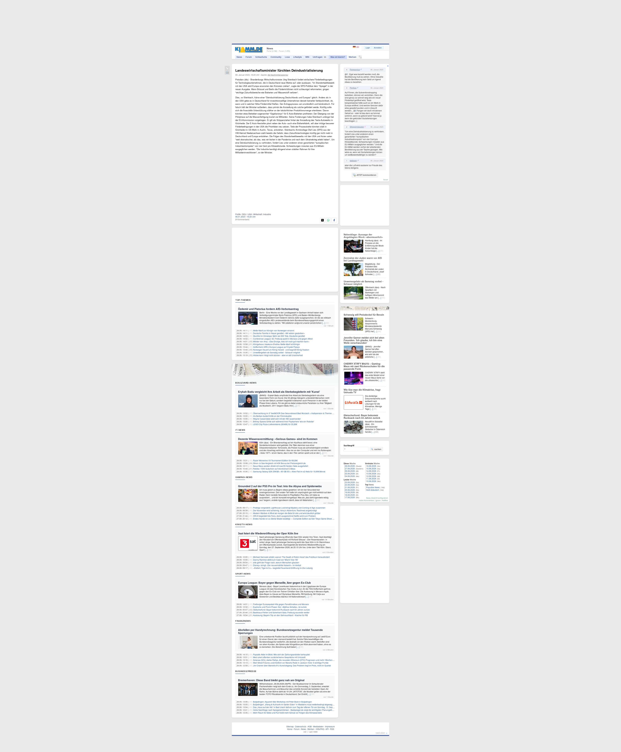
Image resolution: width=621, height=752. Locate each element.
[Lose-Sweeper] (360, 58)
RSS (332, 729)
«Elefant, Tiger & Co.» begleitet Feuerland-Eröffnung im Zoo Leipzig (283, 568)
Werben (352, 57)
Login (368, 47)
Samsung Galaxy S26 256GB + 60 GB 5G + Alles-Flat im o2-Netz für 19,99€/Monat (289, 471)
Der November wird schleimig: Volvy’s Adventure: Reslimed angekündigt (285, 510)
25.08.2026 (350, 473)
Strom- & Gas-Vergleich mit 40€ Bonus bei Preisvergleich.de (279, 463)
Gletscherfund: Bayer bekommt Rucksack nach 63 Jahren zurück (281, 609)
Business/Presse (245, 671)
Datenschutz (300, 726)
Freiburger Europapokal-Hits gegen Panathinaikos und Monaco (281, 604)
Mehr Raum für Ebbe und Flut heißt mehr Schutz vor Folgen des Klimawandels (287, 712)
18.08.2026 (350, 494)
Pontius (353, 88)
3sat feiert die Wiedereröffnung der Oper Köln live (268, 533)
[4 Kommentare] (242, 219)
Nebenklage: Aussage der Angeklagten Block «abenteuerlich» (363, 236)
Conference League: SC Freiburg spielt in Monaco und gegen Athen (283, 338)
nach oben (380, 732)
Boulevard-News (245, 382)
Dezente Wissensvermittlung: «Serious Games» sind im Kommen (277, 439)
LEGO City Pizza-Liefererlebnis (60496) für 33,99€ (275, 424)
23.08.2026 (350, 482)
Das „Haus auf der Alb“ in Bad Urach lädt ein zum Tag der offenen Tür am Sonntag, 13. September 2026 (298, 707)
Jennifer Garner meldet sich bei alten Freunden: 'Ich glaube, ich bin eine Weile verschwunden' (364, 340)
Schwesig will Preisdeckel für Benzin (364, 314)
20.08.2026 (350, 489)
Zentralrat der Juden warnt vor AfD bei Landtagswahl (363, 259)
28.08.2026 (350, 466)
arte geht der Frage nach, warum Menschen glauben (276, 562)
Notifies (385, 500)
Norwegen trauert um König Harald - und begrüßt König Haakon (281, 349)
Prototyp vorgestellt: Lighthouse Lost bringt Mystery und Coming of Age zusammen (289, 507)
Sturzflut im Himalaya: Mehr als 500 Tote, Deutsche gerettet (279, 336)
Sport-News (243, 573)
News (239, 57)
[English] (357, 47)
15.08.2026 (371, 468)
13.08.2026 (371, 473)
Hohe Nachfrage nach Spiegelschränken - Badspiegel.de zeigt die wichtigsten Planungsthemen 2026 (297, 710)
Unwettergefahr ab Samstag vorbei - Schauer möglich (276, 352)
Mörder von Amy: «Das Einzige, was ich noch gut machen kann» (281, 341)
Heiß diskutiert (372, 489)
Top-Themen (243, 300)
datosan (353, 160)
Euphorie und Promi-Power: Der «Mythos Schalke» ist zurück (280, 607)
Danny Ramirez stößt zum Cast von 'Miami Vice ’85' (275, 559)
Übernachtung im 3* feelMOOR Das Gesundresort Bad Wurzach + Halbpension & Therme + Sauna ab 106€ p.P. (302, 413)
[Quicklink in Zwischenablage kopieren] (227, 68)
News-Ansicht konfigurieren (377, 498)
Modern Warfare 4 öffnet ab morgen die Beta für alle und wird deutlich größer (286, 513)
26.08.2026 (350, 471)
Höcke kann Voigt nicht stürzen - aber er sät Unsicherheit (278, 355)
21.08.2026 (350, 487)
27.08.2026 (350, 468)
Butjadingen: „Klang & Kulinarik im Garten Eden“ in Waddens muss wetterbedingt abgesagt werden (296, 704)
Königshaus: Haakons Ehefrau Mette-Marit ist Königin (276, 344)
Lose (287, 57)
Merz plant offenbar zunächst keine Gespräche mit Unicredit (279, 657)
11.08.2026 (371, 478)
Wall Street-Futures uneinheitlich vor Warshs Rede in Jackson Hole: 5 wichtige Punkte (290, 662)
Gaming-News (244, 477)
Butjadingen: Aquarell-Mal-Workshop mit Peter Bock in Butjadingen (282, 701)
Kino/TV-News (243, 524)
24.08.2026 (350, 476)
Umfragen (319, 57)
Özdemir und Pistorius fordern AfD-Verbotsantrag (268, 309)
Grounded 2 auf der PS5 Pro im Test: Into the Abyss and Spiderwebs (280, 486)
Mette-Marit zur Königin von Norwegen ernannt (273, 330)
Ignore (378, 500)
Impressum (330, 726)
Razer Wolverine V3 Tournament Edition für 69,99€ (275, 460)
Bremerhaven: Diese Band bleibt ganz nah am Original (271, 680)
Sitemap (290, 726)
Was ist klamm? (337, 57)
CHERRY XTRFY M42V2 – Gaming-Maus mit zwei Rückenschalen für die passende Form (364, 366)
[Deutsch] (354, 47)
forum (385, 179)
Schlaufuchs (261, 57)
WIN (307, 57)
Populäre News (373, 487)
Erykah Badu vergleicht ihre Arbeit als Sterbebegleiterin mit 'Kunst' (279, 392)
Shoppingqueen (357, 126)
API (327, 729)
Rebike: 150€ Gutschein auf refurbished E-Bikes (274, 468)
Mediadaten (318, 726)
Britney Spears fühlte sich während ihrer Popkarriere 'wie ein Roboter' (283, 421)
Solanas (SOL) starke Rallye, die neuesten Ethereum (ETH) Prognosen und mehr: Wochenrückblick (296, 660)
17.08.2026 (350, 497)
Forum (249, 57)
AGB (310, 726)
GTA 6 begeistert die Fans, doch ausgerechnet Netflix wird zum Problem (284, 515)
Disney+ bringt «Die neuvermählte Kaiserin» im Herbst (277, 565)
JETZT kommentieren (366, 174)
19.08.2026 (350, 492)
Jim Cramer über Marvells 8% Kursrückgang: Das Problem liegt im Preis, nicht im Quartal (292, 665)
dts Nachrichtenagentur (278, 74)
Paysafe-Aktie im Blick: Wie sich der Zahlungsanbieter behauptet (281, 654)
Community (276, 57)
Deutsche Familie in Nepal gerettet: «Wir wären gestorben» (279, 333)
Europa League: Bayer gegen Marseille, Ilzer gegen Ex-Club (274, 582)
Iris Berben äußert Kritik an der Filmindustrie (272, 416)
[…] (323, 322)
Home (289, 729)
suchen (377, 449)
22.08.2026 (350, 484)
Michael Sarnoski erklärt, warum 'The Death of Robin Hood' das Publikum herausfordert (291, 557)
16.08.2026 (371, 466)
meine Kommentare (366, 500)
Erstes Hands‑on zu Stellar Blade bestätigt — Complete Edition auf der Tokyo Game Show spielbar (296, 518)
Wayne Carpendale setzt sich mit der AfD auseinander (277, 418)
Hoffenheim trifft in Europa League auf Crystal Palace (276, 347)
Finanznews (243, 621)
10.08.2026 (371, 481)
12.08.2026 (371, 476)
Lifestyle (297, 57)
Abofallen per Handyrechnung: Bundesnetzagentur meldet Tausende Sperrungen (280, 631)
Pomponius (355, 69)
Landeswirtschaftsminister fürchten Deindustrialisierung (279, 70)
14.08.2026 (371, 471)
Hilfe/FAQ (320, 729)
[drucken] (227, 72)
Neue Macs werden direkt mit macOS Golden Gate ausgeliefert (280, 466)
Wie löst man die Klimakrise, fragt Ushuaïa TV (362, 391)
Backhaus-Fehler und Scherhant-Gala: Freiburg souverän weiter (281, 612)
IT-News (240, 430)
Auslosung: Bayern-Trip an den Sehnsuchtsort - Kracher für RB (280, 615)
